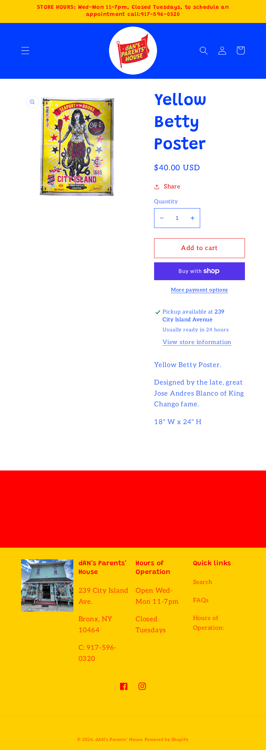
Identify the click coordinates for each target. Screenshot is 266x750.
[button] (25, 50)
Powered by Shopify (167, 739)
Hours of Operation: (208, 623)
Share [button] (172, 186)
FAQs (201, 600)
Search (203, 582)
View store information (197, 342)
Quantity (166, 201)
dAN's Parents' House (119, 739)
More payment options (199, 290)
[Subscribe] (199, 516)
